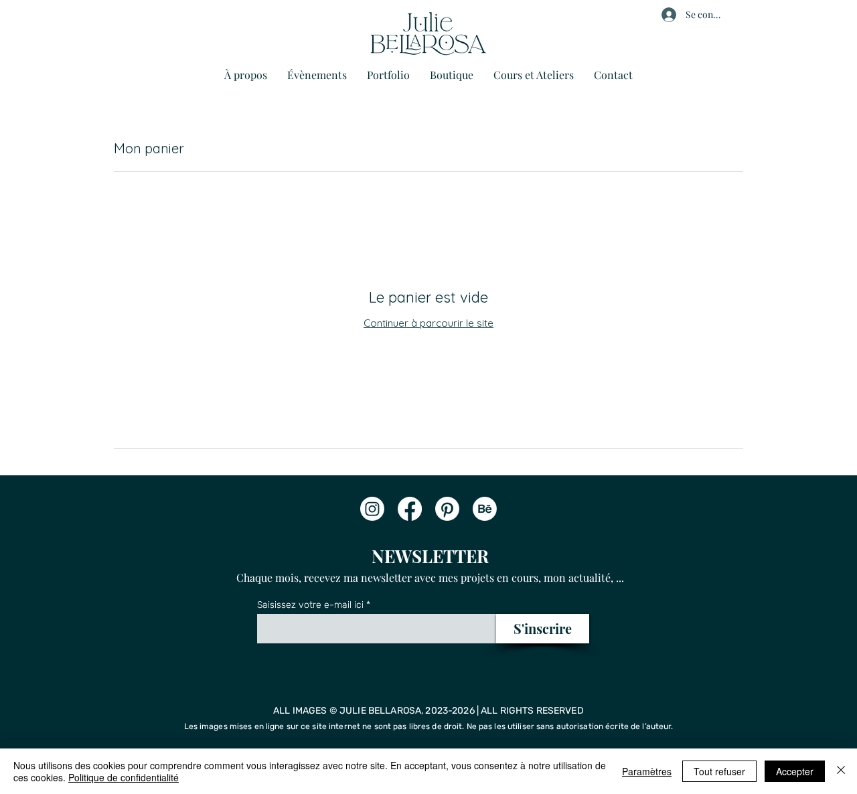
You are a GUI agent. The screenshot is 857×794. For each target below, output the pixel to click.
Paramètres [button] (647, 771)
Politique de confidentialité (123, 777)
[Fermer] (841, 771)
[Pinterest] (447, 509)
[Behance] (485, 509)
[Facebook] (410, 509)
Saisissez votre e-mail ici (310, 605)
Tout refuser (719, 771)
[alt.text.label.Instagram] (372, 509)
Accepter (794, 771)
